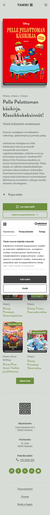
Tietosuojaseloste (25, 488)
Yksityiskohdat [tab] (26, 231)
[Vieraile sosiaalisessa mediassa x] (25, 471)
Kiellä (25, 288)
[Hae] (4, 5)
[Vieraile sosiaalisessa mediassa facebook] (18, 471)
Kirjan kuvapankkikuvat (23, 214)
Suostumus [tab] (8, 231)
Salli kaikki (25, 279)
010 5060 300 (27, 459)
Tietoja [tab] (42, 231)
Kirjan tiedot (15, 194)
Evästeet (25, 496)
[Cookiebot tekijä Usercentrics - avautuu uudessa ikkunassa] (35, 224)
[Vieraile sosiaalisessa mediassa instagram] (11, 471)
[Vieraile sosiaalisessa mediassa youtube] (31, 471)
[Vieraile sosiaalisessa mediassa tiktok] (38, 471)
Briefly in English (25, 504)
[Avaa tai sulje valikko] (46, 5)
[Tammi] (25, 5)
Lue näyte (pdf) (27, 207)
